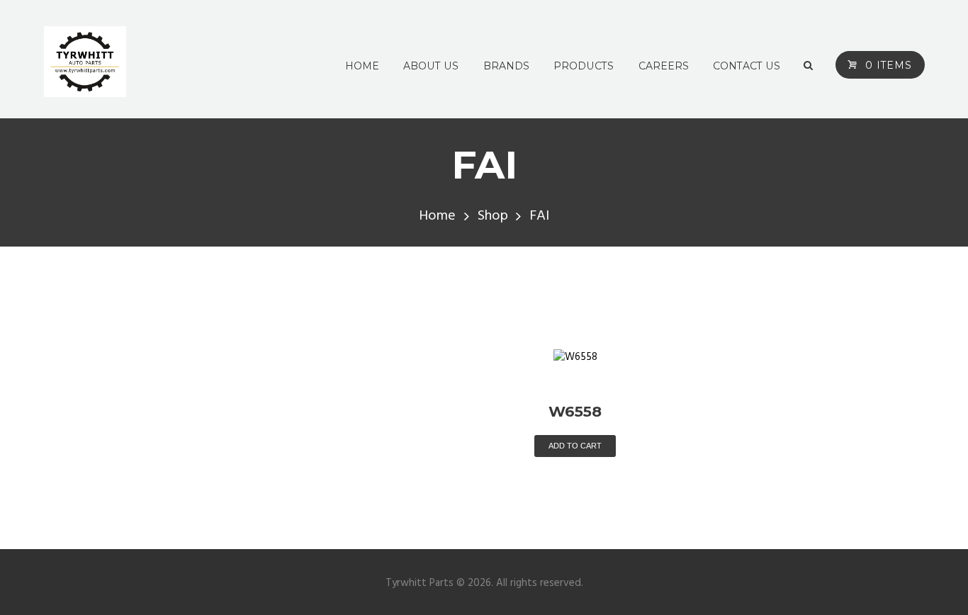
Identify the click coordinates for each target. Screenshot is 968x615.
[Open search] (808, 66)
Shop (493, 216)
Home (437, 216)
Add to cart (575, 445)
